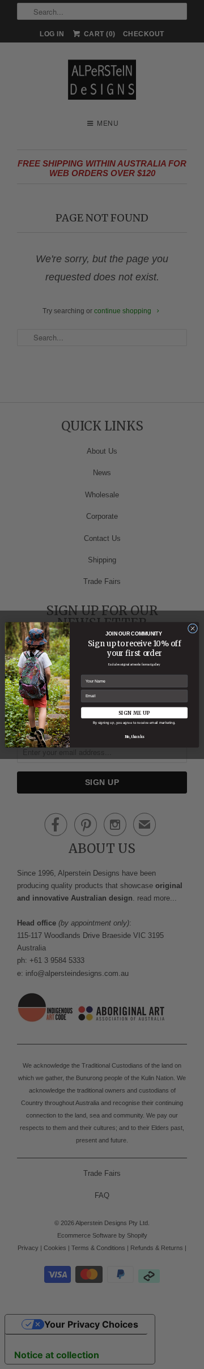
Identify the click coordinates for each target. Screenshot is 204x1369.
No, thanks (134, 736)
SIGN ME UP (134, 712)
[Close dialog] (192, 628)
